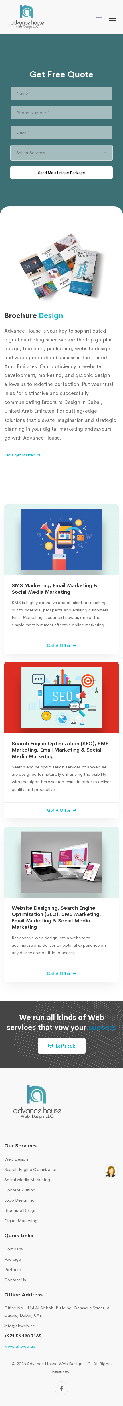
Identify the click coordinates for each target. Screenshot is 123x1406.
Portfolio (12, 1272)
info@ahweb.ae (19, 1328)
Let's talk (65, 1049)
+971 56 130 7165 (22, 1338)
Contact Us (15, 1282)
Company (13, 1251)
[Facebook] (61, 1391)
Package (12, 1262)
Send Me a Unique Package (61, 174)
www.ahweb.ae (19, 1349)
